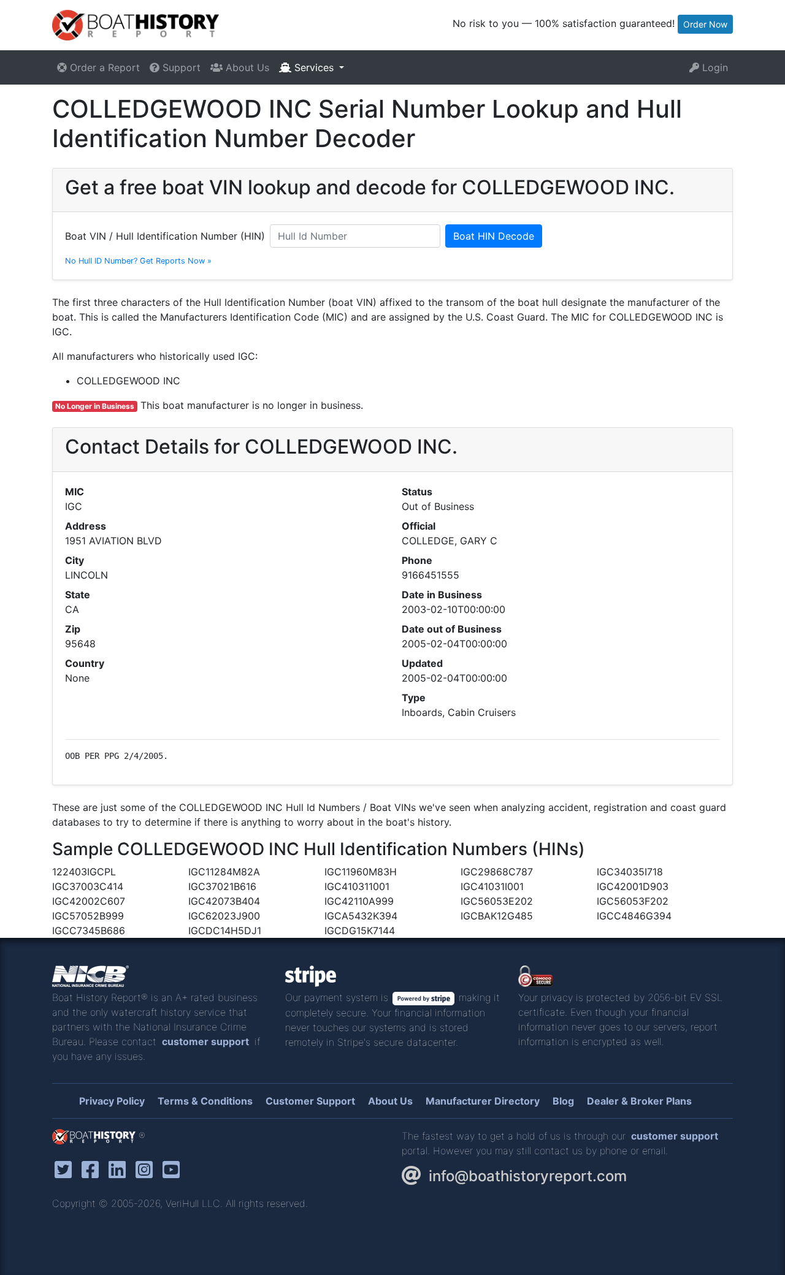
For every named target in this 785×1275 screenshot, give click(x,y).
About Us (246, 67)
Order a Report (103, 67)
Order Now (705, 24)
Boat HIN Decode (493, 236)
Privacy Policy (112, 1101)
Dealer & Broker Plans (639, 1101)
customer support (205, 1041)
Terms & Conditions (205, 1101)
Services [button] (314, 67)
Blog (563, 1101)
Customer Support (310, 1101)
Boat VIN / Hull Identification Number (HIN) (165, 236)
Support (180, 67)
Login (713, 67)
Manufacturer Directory (483, 1101)
